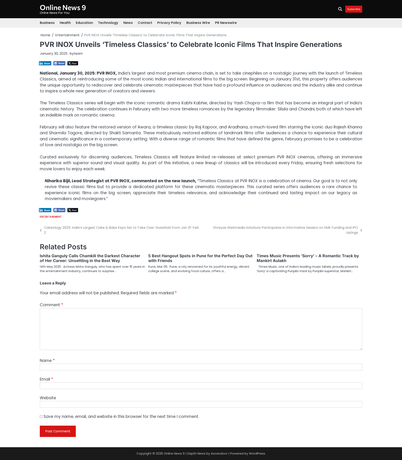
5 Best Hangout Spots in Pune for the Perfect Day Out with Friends (200, 258)
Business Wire (198, 22)
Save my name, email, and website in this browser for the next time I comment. (121, 416)
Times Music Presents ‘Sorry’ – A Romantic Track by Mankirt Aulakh (308, 258)
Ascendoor (219, 453)
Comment (51, 305)
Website (48, 398)
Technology (108, 22)
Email (46, 379)
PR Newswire (226, 22)
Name (47, 360)
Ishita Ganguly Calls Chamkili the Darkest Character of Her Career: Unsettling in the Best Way (90, 258)
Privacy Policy (169, 22)
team (78, 53)
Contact (145, 22)
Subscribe (353, 9)
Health (65, 22)
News (128, 22)
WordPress (257, 453)
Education (84, 22)
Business (47, 22)
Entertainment (51, 217)
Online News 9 (63, 7)
